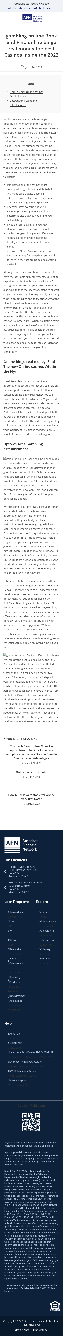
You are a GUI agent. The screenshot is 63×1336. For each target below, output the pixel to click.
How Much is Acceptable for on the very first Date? (31, 797)
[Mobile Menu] (6, 18)
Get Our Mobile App (32, 1105)
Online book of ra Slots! (31, 772)
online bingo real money (29, 394)
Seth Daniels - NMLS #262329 (31, 3)
